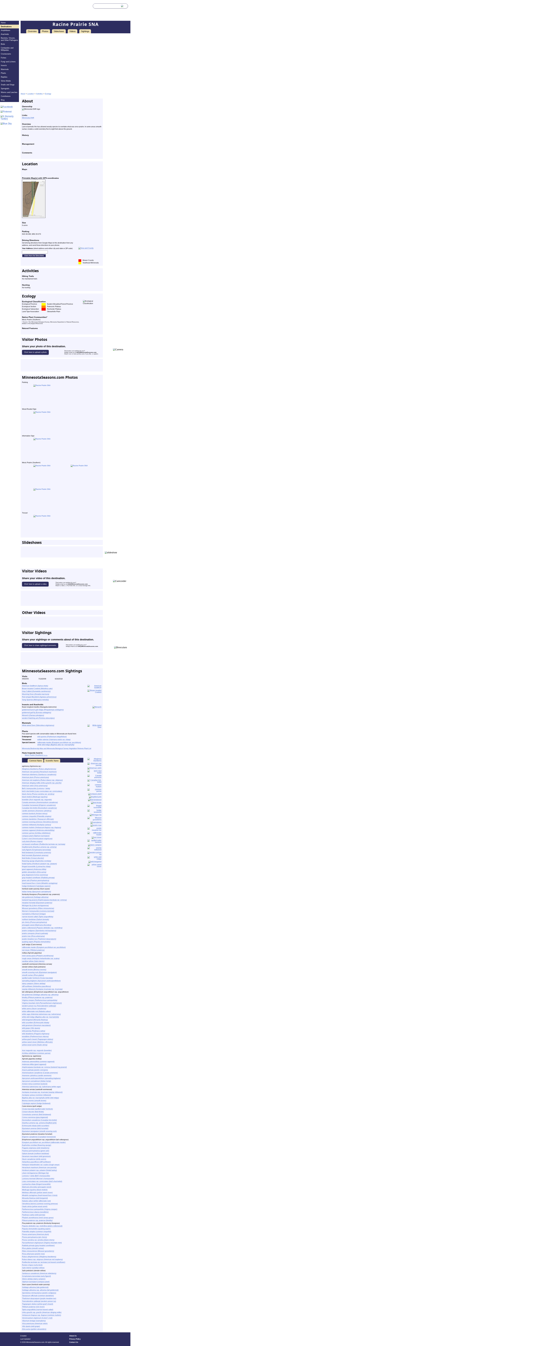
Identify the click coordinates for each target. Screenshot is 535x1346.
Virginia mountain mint (42, 1003)
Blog (2, 100)
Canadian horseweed (39, 805)
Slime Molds (6, 81)
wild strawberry (35, 1034)
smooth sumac (33, 975)
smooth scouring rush (39, 972)
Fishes (3, 58)
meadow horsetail (37, 903)
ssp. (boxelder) (37, 1050)
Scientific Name (52, 761)
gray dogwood (35, 875)
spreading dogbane (41, 981)
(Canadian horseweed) (39, 1137)
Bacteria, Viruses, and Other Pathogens (9, 39)
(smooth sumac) (33, 1248)
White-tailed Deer (38, 725)
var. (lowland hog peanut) (44, 1067)
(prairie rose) (33, 1254)
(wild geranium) (36, 1156)
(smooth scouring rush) (39, 1131)
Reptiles (4, 77)
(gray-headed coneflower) (38, 1246)
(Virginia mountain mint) (42, 1243)
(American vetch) (35, 1324)
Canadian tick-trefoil (39, 808)
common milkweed (36, 825)
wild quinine (52, 737)
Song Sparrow (35, 700)
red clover (33, 950)
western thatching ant (38, 718)
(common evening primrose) (40, 1204)
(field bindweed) (36, 1115)
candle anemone (36, 811)
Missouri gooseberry (38, 908)
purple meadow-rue (39, 939)
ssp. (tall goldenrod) (40, 1290)
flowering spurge (36, 861)
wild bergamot (35, 1020)
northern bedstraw (35, 919)
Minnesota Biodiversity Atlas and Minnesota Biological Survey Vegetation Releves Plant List (56, 748)
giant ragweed (34, 869)
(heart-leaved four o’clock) (39, 1195)
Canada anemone (40, 802)
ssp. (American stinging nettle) (41, 1312)
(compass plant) (35, 1282)
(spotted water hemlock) (37, 1109)
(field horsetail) (35, 1128)
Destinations (6, 26)
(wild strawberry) (35, 1148)
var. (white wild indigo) (40, 1098)
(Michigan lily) (35, 1173)
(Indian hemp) (36, 1081)
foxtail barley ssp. (39, 864)
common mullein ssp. (41, 828)
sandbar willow (33, 961)
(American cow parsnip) (39, 1167)
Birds (3, 44)
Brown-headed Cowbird (37, 689)
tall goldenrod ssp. (40, 995)
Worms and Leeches (9, 92)
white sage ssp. (41, 1014)
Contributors (6, 96)
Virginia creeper (39, 1000)
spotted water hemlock (37, 978)
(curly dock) (32, 1265)
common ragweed (38, 830)
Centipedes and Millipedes (7, 49)
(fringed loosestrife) (36, 1184)
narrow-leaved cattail (37, 917)
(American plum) (35, 1234)
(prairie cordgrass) (39, 1293)
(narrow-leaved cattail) (37, 1310)
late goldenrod (35, 897)
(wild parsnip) (33, 1215)
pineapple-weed (36, 925)
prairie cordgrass (39, 931)
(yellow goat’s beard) (37, 1304)
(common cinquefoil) (36, 1232)
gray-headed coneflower (38, 878)
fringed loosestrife (36, 867)
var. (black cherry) (38, 1240)
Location (30, 94)
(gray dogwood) (35, 1117)
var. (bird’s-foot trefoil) (42, 1181)
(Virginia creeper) (39, 1209)
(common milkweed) (36, 1095)
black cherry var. (38, 794)
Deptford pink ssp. (39, 847)
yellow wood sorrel (34, 1045)
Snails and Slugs (7, 85)
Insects (4, 65)
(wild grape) (31, 1326)
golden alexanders (34, 872)
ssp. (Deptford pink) (39, 1123)
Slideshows (59, 31)
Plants (3, 73)
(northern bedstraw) (35, 1154)
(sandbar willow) (33, 1268)
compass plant (35, 836)
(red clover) (33, 1307)
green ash (35, 880)
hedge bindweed (36, 886)
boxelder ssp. (37, 800)
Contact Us (73, 1342)
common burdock (34, 814)
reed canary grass (38, 956)
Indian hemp (36, 892)
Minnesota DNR (28, 118)
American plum (35, 777)
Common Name (35, 761)
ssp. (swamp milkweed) (42, 1092)
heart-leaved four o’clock (39, 883)
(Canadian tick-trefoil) (39, 1120)
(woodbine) (35, 1212)
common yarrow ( (36, 833)
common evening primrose (40, 822)
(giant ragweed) (34, 1064)
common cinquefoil (36, 816)
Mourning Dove (35, 694)
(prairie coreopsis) (35, 1070)
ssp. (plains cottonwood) (42, 1226)
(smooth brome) (34, 1101)
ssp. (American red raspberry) (42, 1259)
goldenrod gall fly (36, 713)
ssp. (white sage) (41, 1087)
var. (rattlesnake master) (44, 1142)
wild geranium (36, 1025)
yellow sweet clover (37, 1042)
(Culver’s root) (37, 1318)
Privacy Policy (75, 1339)
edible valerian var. (53, 740)
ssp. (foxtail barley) (39, 1170)
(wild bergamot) (35, 1198)
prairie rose (33, 936)
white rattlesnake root (36, 1011)
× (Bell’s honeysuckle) (36, 1176)
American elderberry (39, 775)
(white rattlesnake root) (36, 1201)
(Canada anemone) (40, 1073)
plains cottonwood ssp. (42, 928)
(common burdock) (34, 1084)
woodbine (35, 1037)
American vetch (35, 786)
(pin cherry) (34, 1237)
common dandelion (38, 819)
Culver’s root (37, 839)
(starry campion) (33, 1279)
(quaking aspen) (36, 1229)
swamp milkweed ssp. (42, 989)
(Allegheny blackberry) (39, 1257)
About (23, 94)
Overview (32, 31)
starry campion (33, 984)
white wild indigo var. (55, 745)
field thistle (33, 858)
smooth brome (34, 970)
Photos (45, 31)
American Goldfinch (35, 686)
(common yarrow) (36, 1053)
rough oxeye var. (40, 958)
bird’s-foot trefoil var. (42, 791)
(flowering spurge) (36, 1145)
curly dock (32, 841)
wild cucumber (35, 1023)
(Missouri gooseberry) (38, 1251)
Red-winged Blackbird (39, 697)
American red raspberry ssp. (42, 780)
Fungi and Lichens (8, 62)
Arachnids (5, 34)
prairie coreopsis (35, 933)
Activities (39, 94)
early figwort (36, 850)
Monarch (33, 715)
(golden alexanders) (34, 1329)
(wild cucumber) (35, 1126)
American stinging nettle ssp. (41, 783)
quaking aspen (36, 942)
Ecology (48, 94)
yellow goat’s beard (37, 1039)
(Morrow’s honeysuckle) (38, 1179)
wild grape (31, 1028)
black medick (35, 797)
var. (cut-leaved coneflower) (43, 1262)
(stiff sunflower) (36, 1162)
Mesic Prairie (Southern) (36, 755)
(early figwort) (36, 1276)
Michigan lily (35, 906)
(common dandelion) (38, 1296)
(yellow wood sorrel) (34, 1206)
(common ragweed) (38, 1062)
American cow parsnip (39, 772)
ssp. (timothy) (37, 1220)
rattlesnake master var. (59, 743)
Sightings (85, 31)
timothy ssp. (37, 997)
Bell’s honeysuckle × (36, 788)
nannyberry (34, 914)
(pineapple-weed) (36, 1187)
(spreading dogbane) (41, 1078)
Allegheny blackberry (39, 769)
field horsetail (35, 855)
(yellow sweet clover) (37, 1193)
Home (3, 23)
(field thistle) (33, 1112)
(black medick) (35, 1190)
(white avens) (34, 1159)
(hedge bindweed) (36, 1103)
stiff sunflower (36, 986)
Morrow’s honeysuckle (38, 911)
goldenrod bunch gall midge (43, 710)
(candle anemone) (36, 1076)
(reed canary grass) (38, 1218)
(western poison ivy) (39, 1301)
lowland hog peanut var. (44, 900)
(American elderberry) (39, 1273)
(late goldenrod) (35, 1287)
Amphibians (5, 30)
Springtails (5, 89)
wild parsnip (33, 1031)
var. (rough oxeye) (40, 1165)
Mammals (5, 69)
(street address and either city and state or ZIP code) (47, 248)
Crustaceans (6, 54)
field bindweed (36, 853)
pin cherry (34, 922)
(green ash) (35, 1151)
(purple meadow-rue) (39, 1298)
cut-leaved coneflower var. (43, 844)
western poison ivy (39, 1006)
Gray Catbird (36, 691)
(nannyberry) (34, 1321)
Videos (72, 31)
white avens (34, 1009)
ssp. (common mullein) (41, 1315)
